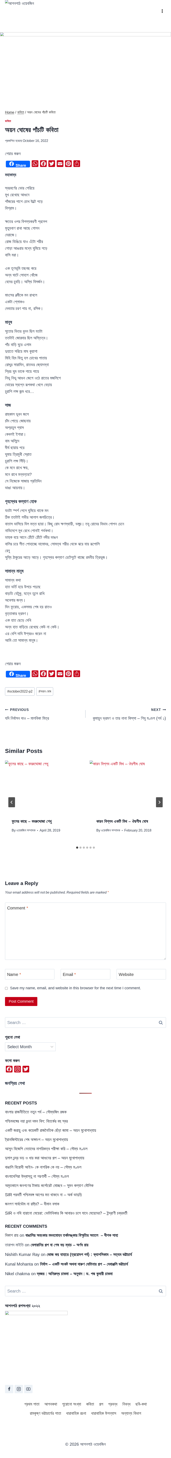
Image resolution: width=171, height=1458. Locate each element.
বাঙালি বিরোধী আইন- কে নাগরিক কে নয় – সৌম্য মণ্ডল (43, 1167)
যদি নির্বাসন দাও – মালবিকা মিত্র (27, 714)
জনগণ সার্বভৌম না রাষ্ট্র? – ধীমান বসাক (32, 1204)
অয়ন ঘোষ (45, 691)
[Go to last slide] (11, 802)
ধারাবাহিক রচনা (76, 1413)
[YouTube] (28, 1389)
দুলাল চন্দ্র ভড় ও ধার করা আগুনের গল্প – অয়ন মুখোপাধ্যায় (44, 1158)
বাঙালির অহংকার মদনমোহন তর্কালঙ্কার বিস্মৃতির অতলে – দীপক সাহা (71, 1235)
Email (69, 974)
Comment (17, 908)
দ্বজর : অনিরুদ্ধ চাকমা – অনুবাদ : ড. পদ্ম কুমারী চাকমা (75, 1273)
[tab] (77, 848)
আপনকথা (50, 1404)
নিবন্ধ (126, 1404)
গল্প (101, 1404)
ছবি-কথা (141, 1404)
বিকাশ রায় (11, 1235)
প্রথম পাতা (31, 1404)
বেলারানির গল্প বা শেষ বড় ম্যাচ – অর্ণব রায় (59, 1245)
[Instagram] (19, 1389)
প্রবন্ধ (112, 1404)
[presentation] (43, 785)
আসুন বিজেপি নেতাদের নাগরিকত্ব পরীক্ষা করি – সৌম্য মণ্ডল (46, 1148)
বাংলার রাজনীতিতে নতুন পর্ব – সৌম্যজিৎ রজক (36, 1112)
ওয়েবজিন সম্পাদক (25, 830)
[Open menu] (162, 11)
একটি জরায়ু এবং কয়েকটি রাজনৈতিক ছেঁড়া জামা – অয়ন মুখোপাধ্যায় (50, 1130)
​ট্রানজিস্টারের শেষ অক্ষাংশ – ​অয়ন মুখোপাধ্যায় (36, 1139)
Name (14, 974)
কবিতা (8, 121)
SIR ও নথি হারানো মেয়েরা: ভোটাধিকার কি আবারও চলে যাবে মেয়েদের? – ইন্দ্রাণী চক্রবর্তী (66, 1213)
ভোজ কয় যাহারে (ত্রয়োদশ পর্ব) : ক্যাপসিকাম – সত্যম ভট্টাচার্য (89, 1254)
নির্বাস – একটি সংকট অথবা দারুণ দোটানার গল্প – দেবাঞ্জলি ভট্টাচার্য (84, 1264)
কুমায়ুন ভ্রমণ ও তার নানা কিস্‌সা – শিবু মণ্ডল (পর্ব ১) (129, 714)
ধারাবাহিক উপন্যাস (103, 1413)
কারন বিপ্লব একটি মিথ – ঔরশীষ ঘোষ (122, 821)
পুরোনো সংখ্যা (71, 1404)
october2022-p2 (20, 691)
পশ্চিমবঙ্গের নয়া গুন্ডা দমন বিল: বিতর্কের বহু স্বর (36, 1121)
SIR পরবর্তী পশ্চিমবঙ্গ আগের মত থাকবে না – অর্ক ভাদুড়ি (43, 1194)
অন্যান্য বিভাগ (131, 1413)
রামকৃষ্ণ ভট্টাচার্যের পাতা (45, 1413)
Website (126, 974)
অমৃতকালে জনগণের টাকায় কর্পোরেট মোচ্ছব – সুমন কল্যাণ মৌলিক (49, 1185)
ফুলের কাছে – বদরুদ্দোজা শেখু (32, 821)
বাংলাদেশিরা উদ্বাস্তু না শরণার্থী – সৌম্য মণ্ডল (37, 1176)
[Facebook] (9, 1389)
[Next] (159, 802)
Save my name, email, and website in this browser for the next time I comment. (75, 988)
